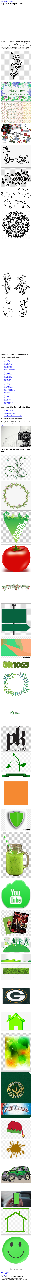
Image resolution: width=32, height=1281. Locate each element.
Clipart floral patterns (7, 78)
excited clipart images (9, 413)
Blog (2, 1)
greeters (6, 400)
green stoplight (8, 377)
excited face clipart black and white (13, 416)
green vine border (8, 397)
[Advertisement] (16, 23)
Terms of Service (5, 1272)
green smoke (7, 373)
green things (7, 392)
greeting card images (9, 369)
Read (2, 425)
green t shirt (7, 403)
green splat (7, 396)
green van (6, 360)
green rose (6, 395)
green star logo (8, 361)
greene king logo (8, 387)
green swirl (7, 380)
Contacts (6, 1)
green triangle (7, 372)
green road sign (8, 367)
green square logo (8, 364)
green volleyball (8, 366)
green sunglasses (8, 402)
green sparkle (7, 376)
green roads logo (8, 389)
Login (14, 1)
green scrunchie (8, 363)
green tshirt (7, 384)
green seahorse (8, 399)
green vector (7, 386)
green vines (7, 383)
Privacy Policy (4, 1273)
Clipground (8, 1276)
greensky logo (7, 379)
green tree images (8, 374)
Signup (10, 1)
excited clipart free (8, 410)
